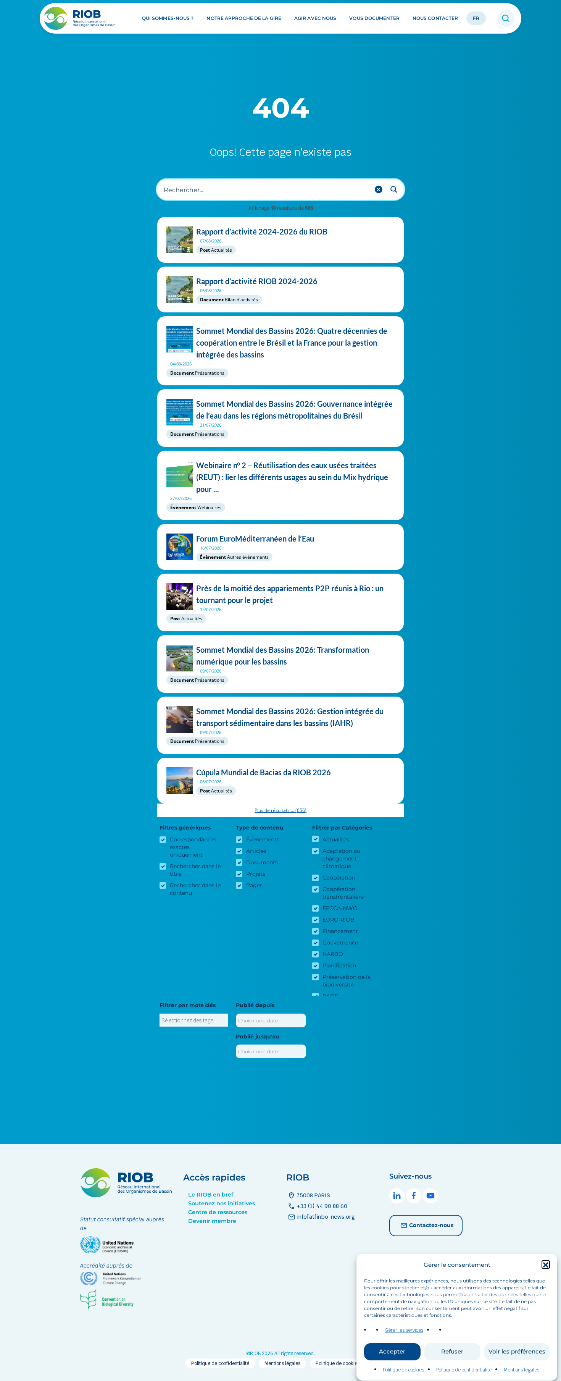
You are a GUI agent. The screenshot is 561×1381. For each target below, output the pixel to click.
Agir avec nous (315, 18)
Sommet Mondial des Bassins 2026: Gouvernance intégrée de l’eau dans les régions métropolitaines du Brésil (294, 409)
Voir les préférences (516, 1351)
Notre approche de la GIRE (243, 18)
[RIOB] (80, 18)
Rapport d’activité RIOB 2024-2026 (257, 281)
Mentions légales (521, 1370)
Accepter (392, 1351)
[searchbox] (193, 1020)
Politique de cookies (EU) (343, 1363)
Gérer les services (404, 1330)
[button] (546, 1265)
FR (476, 18)
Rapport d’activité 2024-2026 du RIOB (261, 231)
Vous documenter (374, 18)
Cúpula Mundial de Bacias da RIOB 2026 (263, 772)
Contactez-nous (431, 1224)
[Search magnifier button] (393, 189)
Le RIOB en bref (210, 1194)
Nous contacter (435, 18)
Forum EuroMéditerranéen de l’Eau (255, 538)
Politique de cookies (403, 1370)
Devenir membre (212, 1221)
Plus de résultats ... (280, 810)
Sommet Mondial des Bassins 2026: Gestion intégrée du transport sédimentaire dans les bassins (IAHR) (290, 717)
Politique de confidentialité (464, 1370)
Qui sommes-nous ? (168, 18)
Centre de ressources (217, 1212)
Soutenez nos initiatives (221, 1203)
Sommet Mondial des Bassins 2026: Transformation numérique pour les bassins (282, 655)
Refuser (452, 1351)
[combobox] (194, 1020)
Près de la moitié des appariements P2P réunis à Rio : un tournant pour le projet (290, 594)
